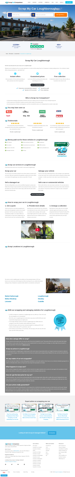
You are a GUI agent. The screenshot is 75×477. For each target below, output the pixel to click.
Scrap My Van (48, 445)
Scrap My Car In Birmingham (38, 455)
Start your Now (37, 84)
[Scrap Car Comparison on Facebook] (5, 464)
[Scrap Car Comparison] (14, 2)
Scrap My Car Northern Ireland (37, 449)
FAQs (52, 2)
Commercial (47, 2)
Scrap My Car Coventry (37, 466)
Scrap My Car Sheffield (37, 460)
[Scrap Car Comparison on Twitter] (11, 464)
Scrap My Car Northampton (37, 458)
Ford (46, 452)
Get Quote (69, 2)
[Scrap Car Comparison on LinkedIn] (24, 464)
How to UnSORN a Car (63, 455)
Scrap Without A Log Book (63, 448)
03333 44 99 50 (16, 450)
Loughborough (43, 296)
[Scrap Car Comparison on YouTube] (18, 464)
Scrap (29, 2)
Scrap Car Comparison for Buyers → (11, 461)
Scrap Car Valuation (62, 447)
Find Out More (4, 475)
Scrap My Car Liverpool (37, 463)
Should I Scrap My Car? (63, 450)
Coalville (41, 301)
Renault (47, 453)
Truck (47, 447)
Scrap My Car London (36, 453)
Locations (40, 2)
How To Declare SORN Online (63, 453)
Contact (61, 2)
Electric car (48, 448)
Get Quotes (52, 433)
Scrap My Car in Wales (37, 452)
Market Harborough (11, 296)
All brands (47, 450)
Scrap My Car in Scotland (37, 447)
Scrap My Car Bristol (36, 465)
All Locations (35, 445)
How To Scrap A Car (62, 445)
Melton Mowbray (10, 299)
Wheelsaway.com (62, 458)
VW (46, 455)
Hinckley (41, 299)
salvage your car (26, 344)
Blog (57, 2)
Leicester (8, 301)
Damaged (34, 2)
